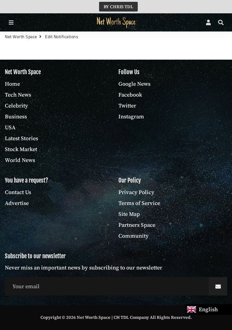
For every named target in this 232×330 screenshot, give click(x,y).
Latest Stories (21, 138)
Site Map (129, 214)
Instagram (131, 116)
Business (16, 116)
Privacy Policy (136, 192)
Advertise (17, 203)
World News (20, 160)
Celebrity (16, 105)
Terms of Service (139, 203)
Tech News (18, 94)
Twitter (127, 105)
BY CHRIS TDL (118, 7)
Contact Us (18, 192)
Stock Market (21, 149)
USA (10, 127)
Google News (134, 83)
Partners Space (136, 225)
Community (133, 235)
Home (12, 83)
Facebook (130, 94)
